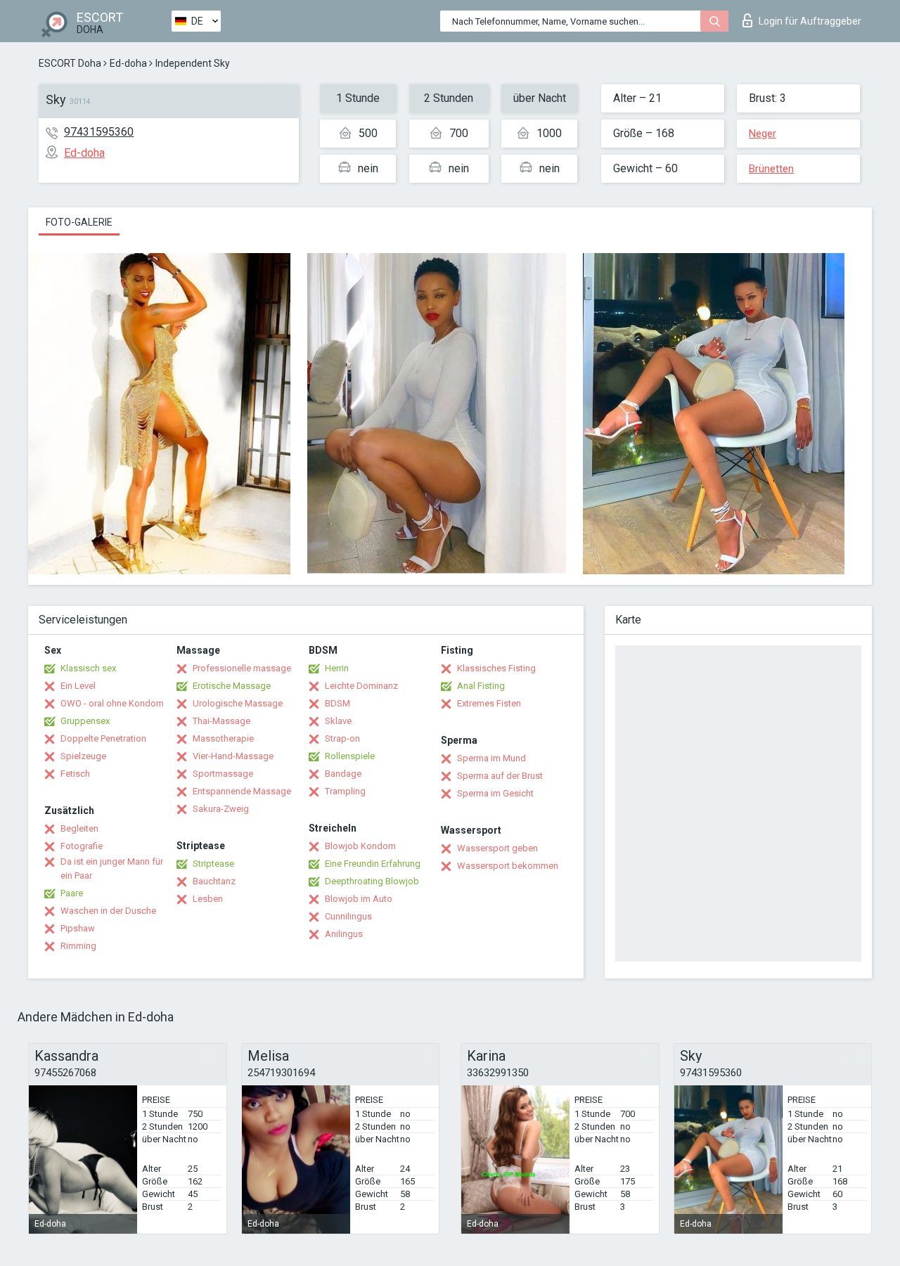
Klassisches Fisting (496, 668)
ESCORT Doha (70, 63)
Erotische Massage (232, 685)
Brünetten (771, 168)
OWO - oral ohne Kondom (112, 703)
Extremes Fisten (489, 703)
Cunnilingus (348, 916)
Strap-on (342, 738)
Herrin (337, 668)
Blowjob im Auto (358, 898)
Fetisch (75, 773)
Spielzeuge (83, 756)
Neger (762, 133)
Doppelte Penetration (103, 738)
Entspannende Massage (242, 791)
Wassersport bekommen (507, 865)
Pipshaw (77, 928)
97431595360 (99, 131)
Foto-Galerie (79, 222)
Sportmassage (223, 773)
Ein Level (78, 685)
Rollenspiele (350, 756)
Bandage (343, 773)
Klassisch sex (88, 668)
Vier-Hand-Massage (233, 756)
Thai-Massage (221, 721)
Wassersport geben (497, 848)
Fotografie (81, 846)
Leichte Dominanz (361, 685)
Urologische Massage (238, 703)
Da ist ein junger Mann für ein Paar (111, 868)
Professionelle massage (242, 668)
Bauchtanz (214, 881)
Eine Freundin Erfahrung (372, 863)
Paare (71, 893)
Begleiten (79, 828)
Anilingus (344, 934)
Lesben (208, 898)
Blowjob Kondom (360, 846)
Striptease (213, 863)
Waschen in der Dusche (108, 910)
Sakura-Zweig (221, 808)
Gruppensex (85, 721)
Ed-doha (128, 63)
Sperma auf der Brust (500, 775)
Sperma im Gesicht (495, 793)
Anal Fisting (481, 685)
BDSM (337, 703)
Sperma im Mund (491, 758)
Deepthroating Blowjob (372, 881)
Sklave (338, 721)
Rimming (78, 946)
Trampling (345, 791)
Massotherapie (223, 738)
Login (810, 21)
